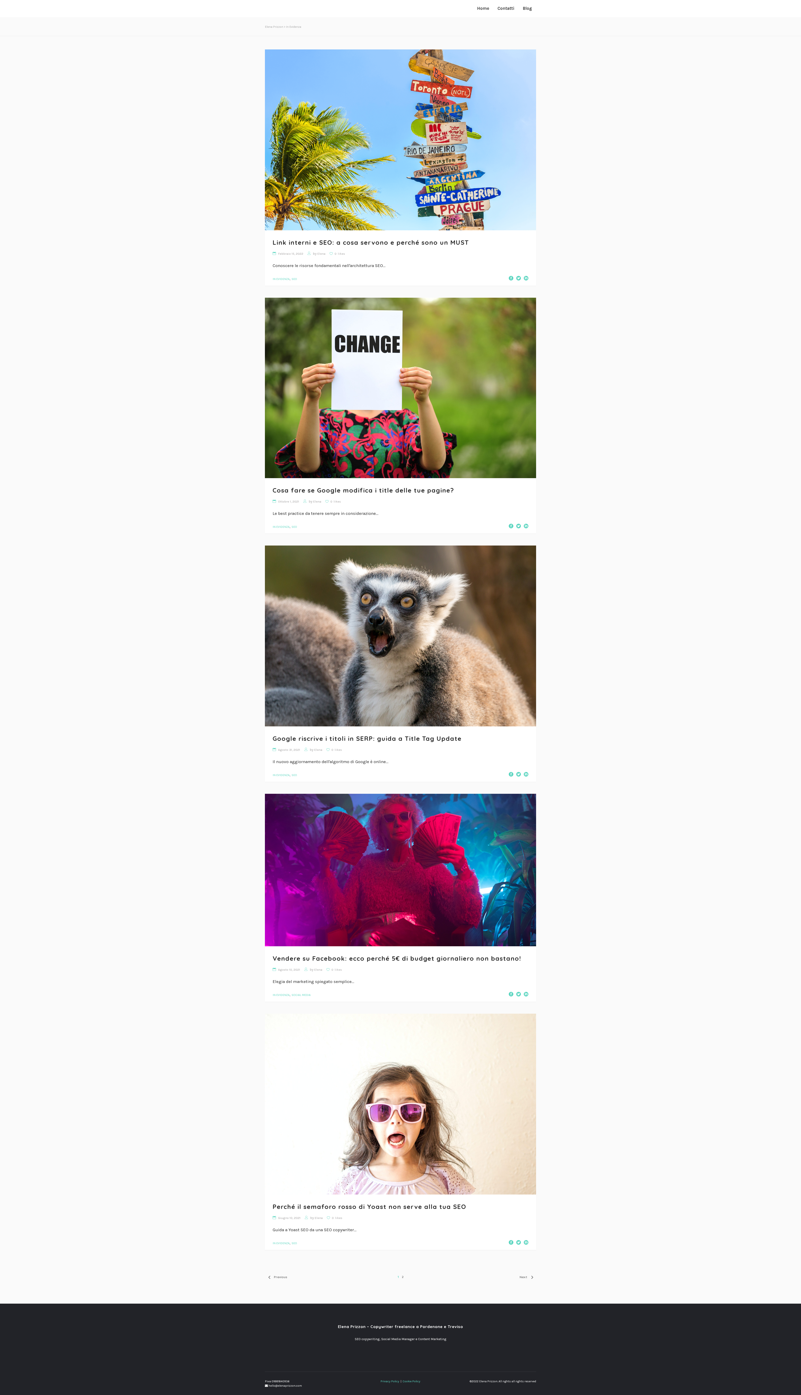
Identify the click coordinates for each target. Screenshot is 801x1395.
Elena (321, 254)
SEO (294, 279)
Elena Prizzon (274, 27)
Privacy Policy (389, 1381)
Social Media (301, 995)
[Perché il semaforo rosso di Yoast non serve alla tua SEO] (400, 1104)
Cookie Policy (411, 1381)
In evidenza (281, 279)
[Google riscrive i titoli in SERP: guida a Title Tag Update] (400, 636)
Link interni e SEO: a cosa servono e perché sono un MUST (371, 242)
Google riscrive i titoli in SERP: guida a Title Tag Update (367, 738)
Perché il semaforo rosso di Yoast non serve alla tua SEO (369, 1207)
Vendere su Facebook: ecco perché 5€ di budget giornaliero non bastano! (397, 958)
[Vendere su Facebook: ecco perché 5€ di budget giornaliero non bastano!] (400, 870)
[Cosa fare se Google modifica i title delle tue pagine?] (400, 388)
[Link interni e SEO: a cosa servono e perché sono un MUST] (400, 139)
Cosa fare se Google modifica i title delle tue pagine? (363, 490)
